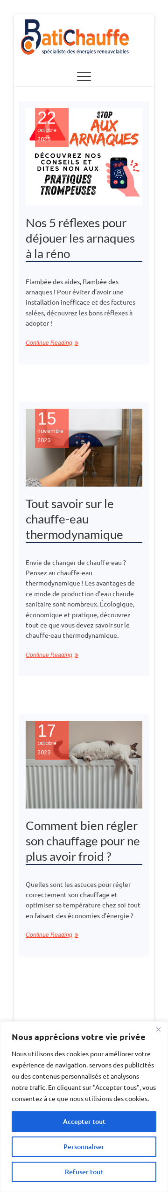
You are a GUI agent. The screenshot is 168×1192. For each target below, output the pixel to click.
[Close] (158, 1029)
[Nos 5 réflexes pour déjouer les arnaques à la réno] (84, 157)
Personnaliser (84, 1146)
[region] (84, 1106)
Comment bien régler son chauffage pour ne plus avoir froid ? (83, 841)
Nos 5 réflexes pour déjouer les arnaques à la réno (80, 238)
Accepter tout (84, 1121)
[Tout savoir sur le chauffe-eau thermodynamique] (84, 448)
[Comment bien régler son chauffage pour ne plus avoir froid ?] (84, 765)
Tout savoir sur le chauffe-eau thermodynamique (74, 519)
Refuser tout (84, 1171)
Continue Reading (49, 343)
